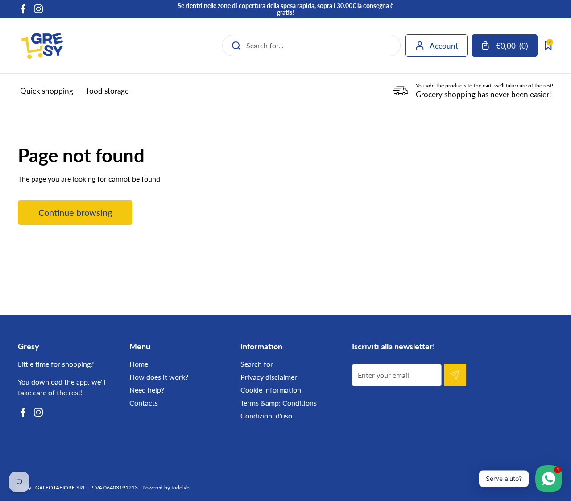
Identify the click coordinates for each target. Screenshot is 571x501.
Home (138, 364)
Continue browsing (75, 212)
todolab (180, 487)
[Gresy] (42, 46)
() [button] (513, 47)
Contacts (143, 402)
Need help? (146, 389)
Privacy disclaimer (268, 377)
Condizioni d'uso (266, 415)
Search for (256, 364)
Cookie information (270, 389)
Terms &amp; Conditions (278, 402)
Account (444, 45)
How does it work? (158, 377)
